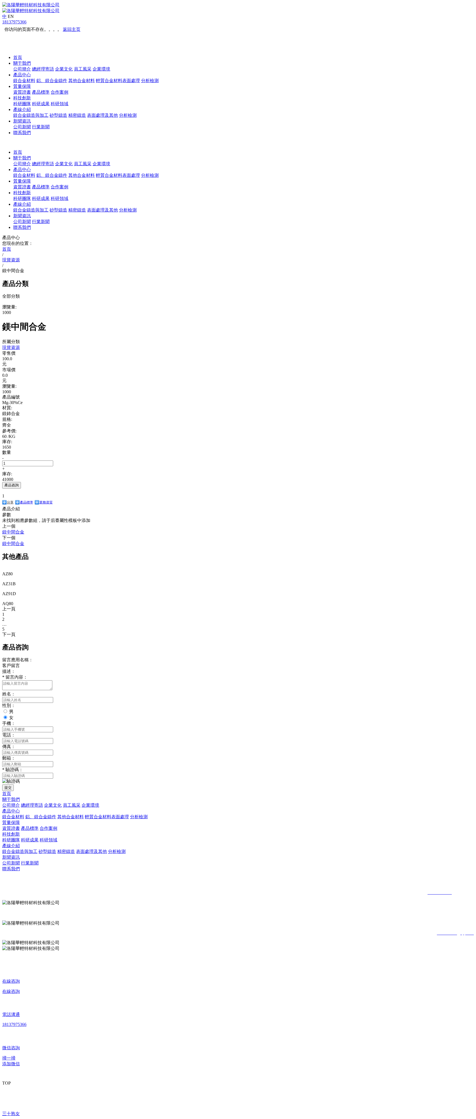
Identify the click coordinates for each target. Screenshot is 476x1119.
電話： (8, 735)
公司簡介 (22, 69)
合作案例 (59, 92)
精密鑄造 (77, 115)
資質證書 (22, 92)
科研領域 (59, 103)
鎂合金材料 (24, 80)
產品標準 (41, 92)
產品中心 (22, 74)
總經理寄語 (43, 69)
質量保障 (22, 86)
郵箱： (8, 758)
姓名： (8, 694)
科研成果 (41, 103)
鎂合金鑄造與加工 (30, 115)
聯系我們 (22, 132)
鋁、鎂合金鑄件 (51, 80)
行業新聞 (41, 126)
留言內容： (15, 677)
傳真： (8, 746)
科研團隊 (22, 103)
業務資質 (46, 502)
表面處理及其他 (102, 115)
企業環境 (101, 69)
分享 (10, 502)
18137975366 (14, 22)
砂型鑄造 (58, 115)
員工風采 (82, 69)
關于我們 (22, 63)
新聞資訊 (22, 121)
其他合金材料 (81, 80)
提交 (8, 787)
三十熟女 (11, 1113)
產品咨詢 (11, 485)
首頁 (17, 57)
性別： (8, 705)
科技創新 (22, 98)
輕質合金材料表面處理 (118, 80)
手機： (8, 723)
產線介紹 (22, 109)
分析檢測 (150, 80)
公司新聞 (22, 126)
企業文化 (64, 69)
